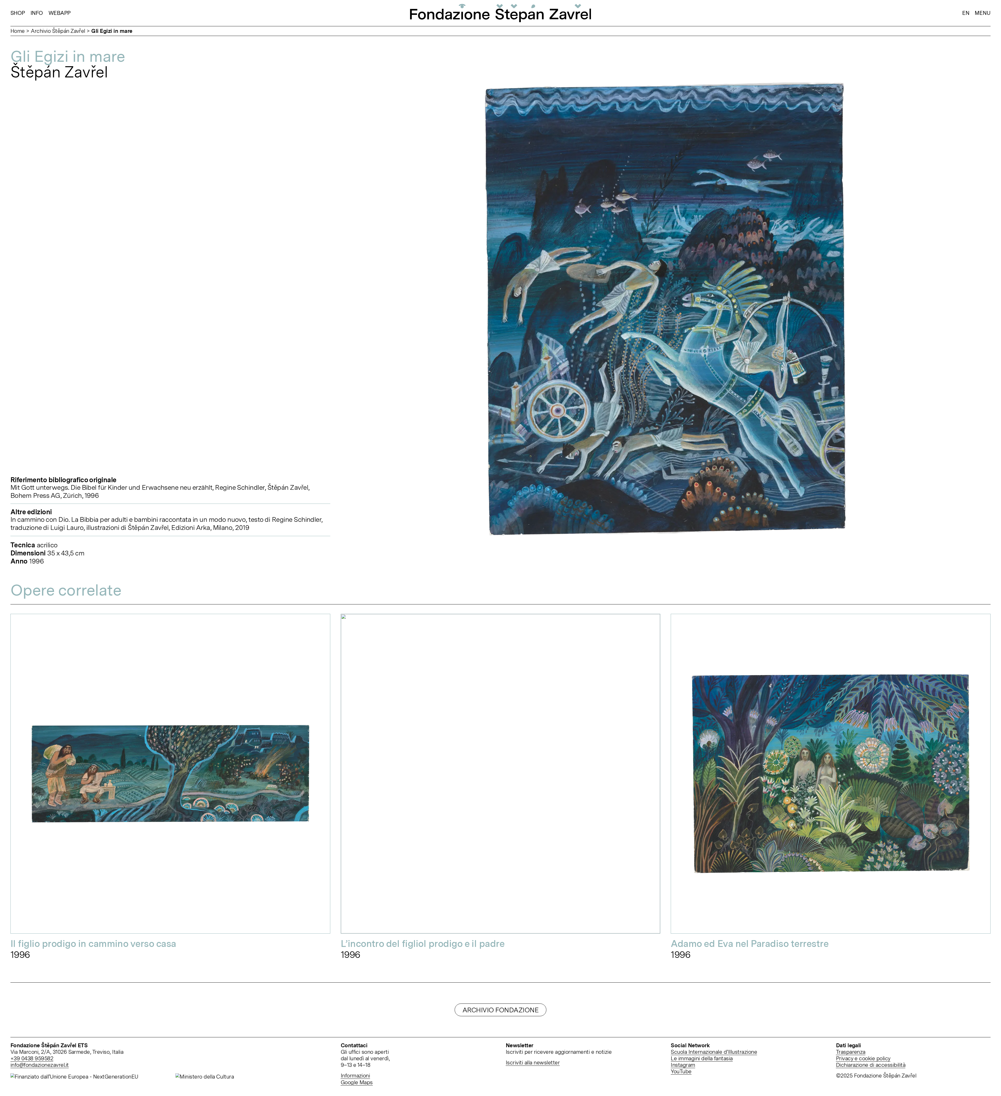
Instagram (683, 1065)
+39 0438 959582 (31, 1058)
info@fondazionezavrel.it (39, 1065)
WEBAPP (59, 13)
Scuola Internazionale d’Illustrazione (714, 1052)
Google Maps (357, 1082)
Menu (983, 13)
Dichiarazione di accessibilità (870, 1065)
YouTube (681, 1071)
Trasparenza (850, 1052)
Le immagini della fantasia (702, 1058)
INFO (36, 13)
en (965, 13)
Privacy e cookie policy (863, 1058)
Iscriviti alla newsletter (533, 1062)
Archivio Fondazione (500, 1010)
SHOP (17, 13)
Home (17, 31)
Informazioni (355, 1075)
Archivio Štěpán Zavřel (58, 31)
